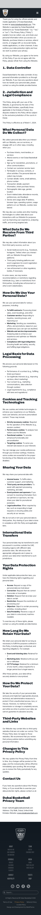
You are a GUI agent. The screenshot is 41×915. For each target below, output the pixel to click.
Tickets (30, 875)
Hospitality (10, 878)
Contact (10, 875)
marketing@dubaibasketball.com (20, 808)
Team (30, 846)
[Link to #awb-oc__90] (37, 13)
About (11, 846)
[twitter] (28, 886)
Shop (30, 878)
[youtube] (18, 886)
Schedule (11, 859)
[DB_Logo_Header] (5, 10)
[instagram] (12, 886)
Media (30, 859)
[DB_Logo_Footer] (20, 829)
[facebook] (23, 886)
